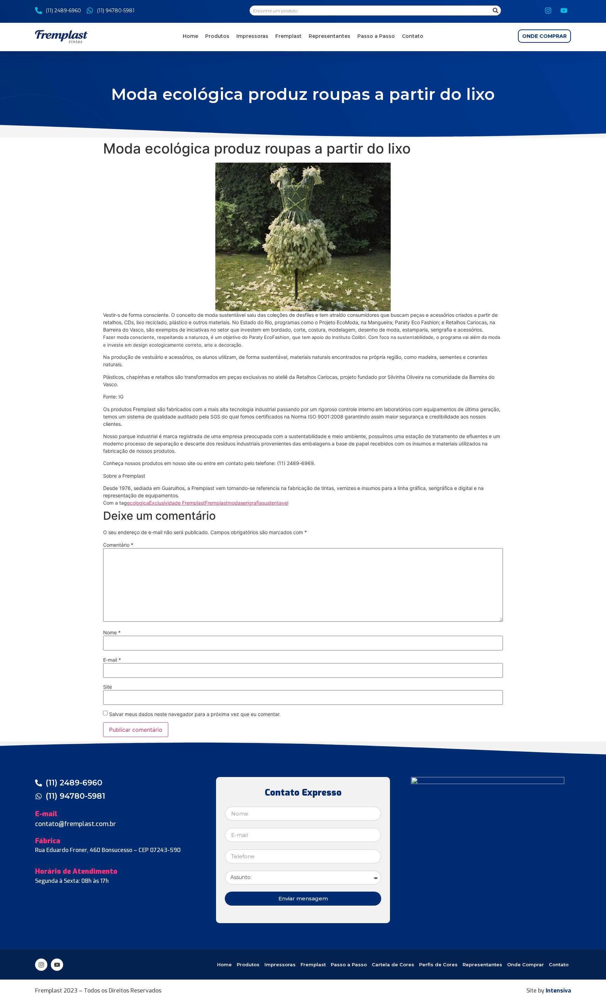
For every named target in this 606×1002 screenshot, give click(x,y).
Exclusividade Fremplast (177, 503)
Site (107, 686)
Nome (112, 632)
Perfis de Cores (438, 964)
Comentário (118, 545)
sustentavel (275, 503)
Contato (412, 36)
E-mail (112, 659)
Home (190, 36)
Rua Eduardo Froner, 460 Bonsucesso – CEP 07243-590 (108, 850)
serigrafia (251, 503)
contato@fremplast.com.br (75, 824)
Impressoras (252, 36)
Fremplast (288, 36)
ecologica (138, 503)
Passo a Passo (376, 36)
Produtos (217, 36)
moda (234, 503)
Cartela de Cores (393, 964)
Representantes (329, 36)
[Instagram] (548, 11)
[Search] (495, 10)
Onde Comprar (525, 964)
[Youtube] (564, 11)
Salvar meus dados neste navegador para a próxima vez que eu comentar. (195, 714)
